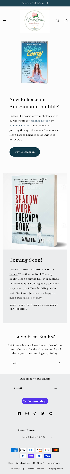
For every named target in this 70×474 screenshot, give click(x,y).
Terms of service (36, 469)
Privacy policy (17, 469)
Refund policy (55, 463)
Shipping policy (55, 469)
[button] (4, 20)
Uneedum (20, 463)
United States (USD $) (33, 437)
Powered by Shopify (35, 463)
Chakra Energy (40, 120)
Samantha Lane (19, 125)
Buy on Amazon (25, 152)
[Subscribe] (59, 363)
